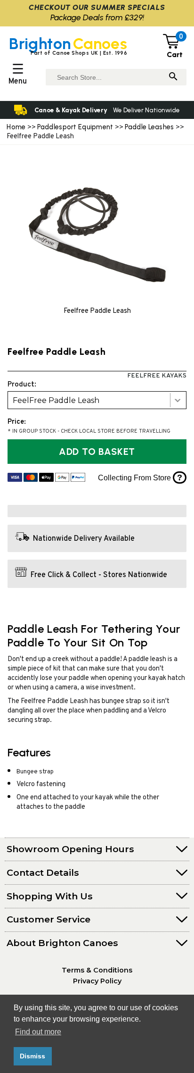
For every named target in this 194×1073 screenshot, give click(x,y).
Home (16, 127)
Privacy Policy (97, 981)
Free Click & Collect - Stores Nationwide (99, 574)
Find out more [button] (38, 1032)
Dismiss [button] (32, 1056)
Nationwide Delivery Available (84, 539)
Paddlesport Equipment (75, 127)
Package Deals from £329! (97, 17)
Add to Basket (97, 451)
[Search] (173, 77)
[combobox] (97, 400)
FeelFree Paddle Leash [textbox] (56, 400)
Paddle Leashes (149, 127)
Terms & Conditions (97, 970)
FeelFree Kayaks (156, 376)
